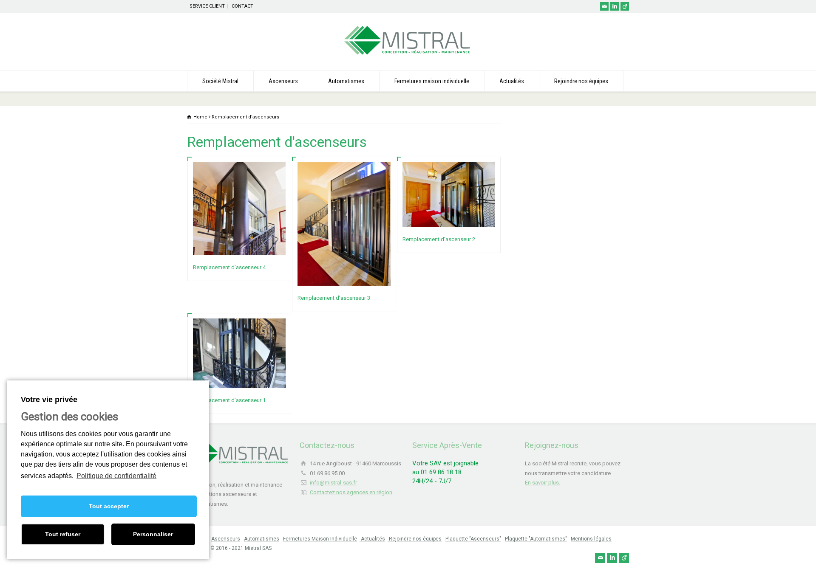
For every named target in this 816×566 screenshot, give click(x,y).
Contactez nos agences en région (351, 492)
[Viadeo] (624, 6)
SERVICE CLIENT (207, 6)
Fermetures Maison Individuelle (320, 539)
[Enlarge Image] (239, 172)
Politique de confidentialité (116, 475)
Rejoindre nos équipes (581, 81)
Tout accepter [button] (109, 506)
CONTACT (242, 6)
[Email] (604, 6)
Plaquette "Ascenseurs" (473, 539)
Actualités (511, 81)
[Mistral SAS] (408, 54)
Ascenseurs (283, 81)
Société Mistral (220, 81)
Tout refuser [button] (62, 534)
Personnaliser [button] (153, 534)
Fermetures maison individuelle (431, 81)
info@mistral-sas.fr (333, 482)
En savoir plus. (542, 482)
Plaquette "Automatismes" (536, 539)
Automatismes (346, 81)
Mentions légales (591, 539)
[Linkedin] (614, 6)
